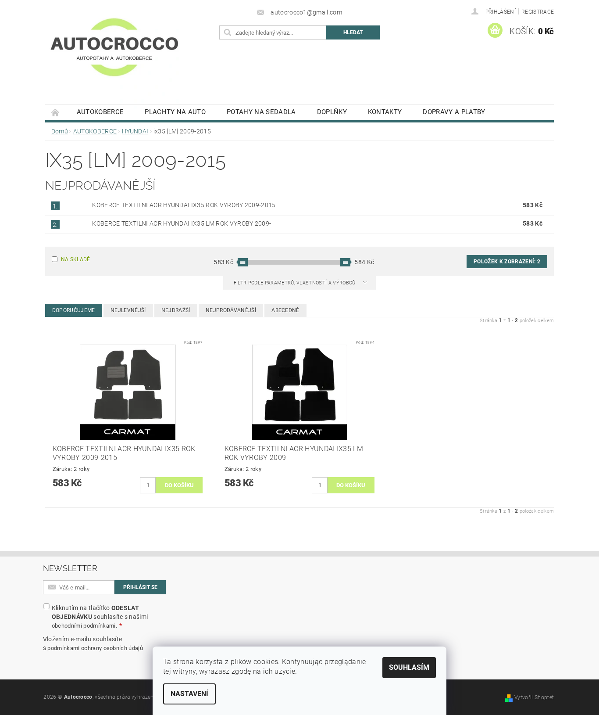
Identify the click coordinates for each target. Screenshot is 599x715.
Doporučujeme (73, 310)
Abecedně (285, 310)
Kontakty (385, 112)
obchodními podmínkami (84, 625)
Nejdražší (175, 310)
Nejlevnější (128, 310)
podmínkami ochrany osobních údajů (95, 648)
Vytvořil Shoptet (534, 697)
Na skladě (75, 259)
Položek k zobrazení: (507, 262)
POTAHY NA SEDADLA (261, 112)
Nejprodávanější (231, 310)
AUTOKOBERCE (100, 112)
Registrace (537, 12)
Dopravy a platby (454, 112)
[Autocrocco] (114, 56)
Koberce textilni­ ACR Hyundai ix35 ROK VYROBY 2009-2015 (183, 204)
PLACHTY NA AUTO (175, 112)
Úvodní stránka (55, 112)
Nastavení (189, 694)
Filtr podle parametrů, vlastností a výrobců (295, 283)
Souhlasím (409, 667)
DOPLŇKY (332, 112)
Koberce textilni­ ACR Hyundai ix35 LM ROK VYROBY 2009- (181, 223)
